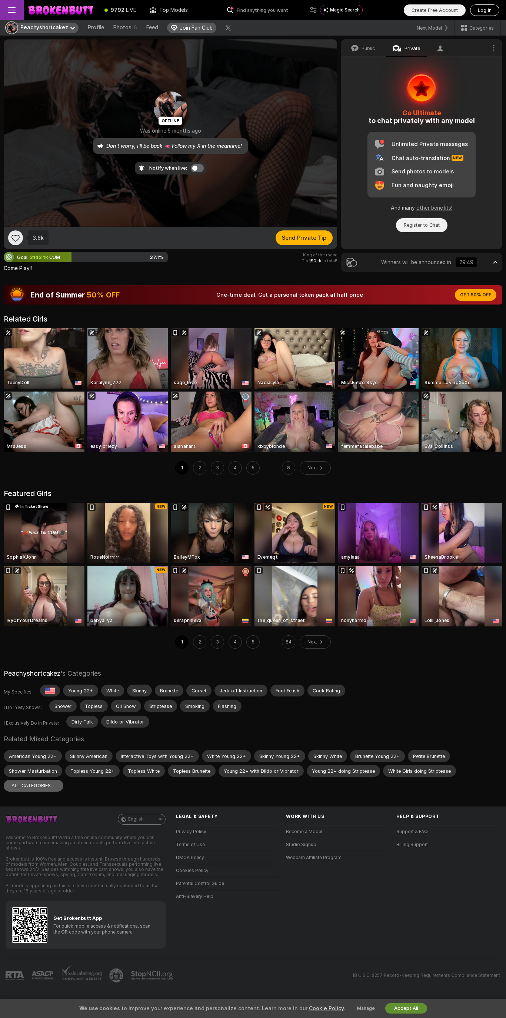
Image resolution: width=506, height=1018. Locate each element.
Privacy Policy (191, 831)
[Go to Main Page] (61, 10)
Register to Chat (422, 225)
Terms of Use (190, 844)
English (136, 819)
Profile (95, 27)
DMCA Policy (190, 857)
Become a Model (304, 831)
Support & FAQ (412, 831)
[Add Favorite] (15, 237)
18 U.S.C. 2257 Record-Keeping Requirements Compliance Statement (426, 975)
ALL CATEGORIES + (33, 785)
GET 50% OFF (475, 294)
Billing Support (412, 844)
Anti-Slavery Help (194, 896)
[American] (50, 690)
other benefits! (434, 208)
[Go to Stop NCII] (152, 975)
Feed (152, 27)
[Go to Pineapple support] (117, 975)
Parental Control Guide (200, 883)
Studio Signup (301, 844)
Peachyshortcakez (32, 673)
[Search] (313, 10)
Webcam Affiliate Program (314, 857)
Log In (485, 10)
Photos (125, 27)
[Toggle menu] (12, 10)
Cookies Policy (192, 870)
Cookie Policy (326, 1008)
